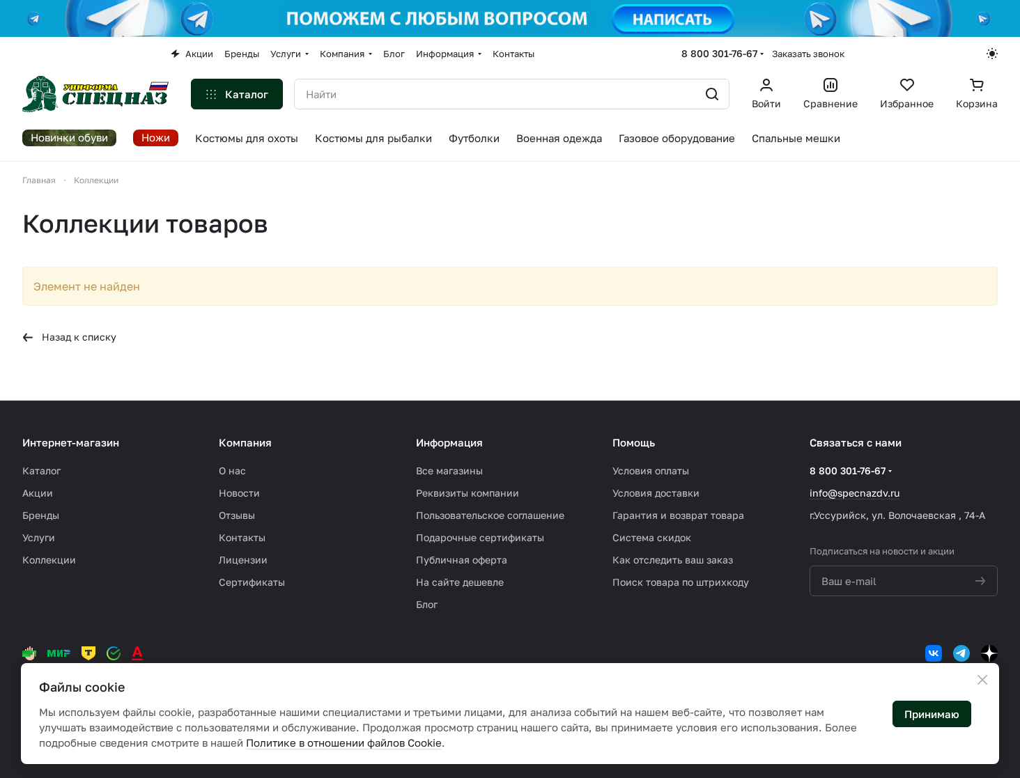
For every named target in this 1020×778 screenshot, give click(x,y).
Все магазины (449, 470)
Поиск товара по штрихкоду (680, 582)
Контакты (242, 537)
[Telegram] (961, 653)
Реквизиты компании (467, 493)
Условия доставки (656, 493)
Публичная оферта (461, 560)
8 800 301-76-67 (719, 53)
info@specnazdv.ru (854, 493)
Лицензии (243, 560)
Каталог (41, 470)
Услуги (38, 537)
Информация (449, 442)
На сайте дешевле (460, 582)
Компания (245, 442)
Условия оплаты (650, 470)
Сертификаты (252, 582)
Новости (239, 493)
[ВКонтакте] (933, 653)
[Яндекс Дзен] (989, 653)
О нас (232, 470)
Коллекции (49, 560)
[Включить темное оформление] (992, 53)
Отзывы (237, 515)
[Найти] (712, 94)
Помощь (633, 442)
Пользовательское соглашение (490, 515)
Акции (37, 493)
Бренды (40, 515)
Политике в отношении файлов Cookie (344, 742)
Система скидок (651, 537)
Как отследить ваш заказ (672, 560)
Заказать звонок (808, 53)
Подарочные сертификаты (480, 537)
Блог (427, 604)
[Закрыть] (982, 680)
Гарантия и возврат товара (678, 515)
